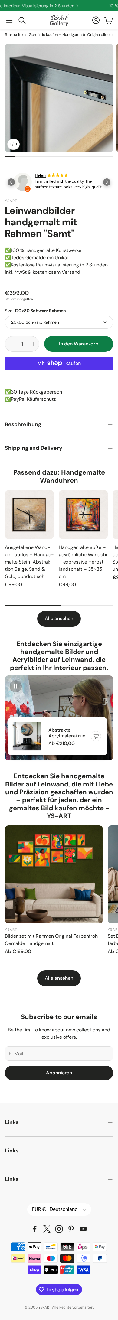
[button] (9, 20)
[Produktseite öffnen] (29, 514)
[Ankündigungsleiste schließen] (111, 4)
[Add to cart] (96, 736)
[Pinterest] (71, 1229)
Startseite (14, 34)
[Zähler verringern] (10, 343)
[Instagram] (59, 1229)
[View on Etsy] (23, 183)
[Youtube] (83, 1229)
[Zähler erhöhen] (33, 343)
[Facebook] (34, 1229)
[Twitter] (47, 1229)
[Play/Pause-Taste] (16, 686)
